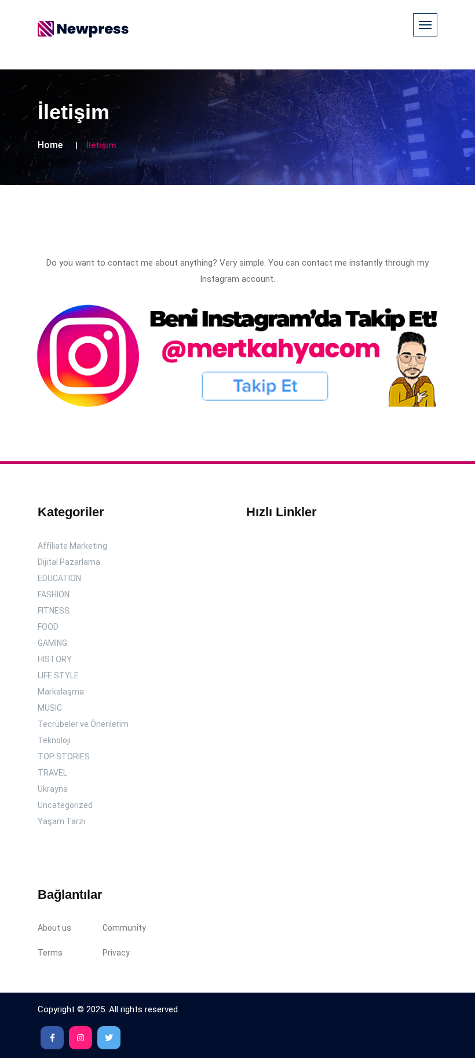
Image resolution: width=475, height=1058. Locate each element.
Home (50, 144)
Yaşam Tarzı (61, 821)
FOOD (48, 626)
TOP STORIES (64, 756)
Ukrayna (53, 789)
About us (54, 927)
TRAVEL (52, 772)
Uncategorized (65, 805)
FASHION (54, 594)
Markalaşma (61, 691)
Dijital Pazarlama (69, 562)
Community (124, 927)
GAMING (52, 643)
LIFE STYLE (58, 675)
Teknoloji (54, 740)
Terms (50, 952)
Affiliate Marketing (72, 545)
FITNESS (54, 610)
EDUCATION (59, 578)
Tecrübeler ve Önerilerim (83, 724)
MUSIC (50, 707)
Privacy (116, 952)
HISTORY (55, 659)
